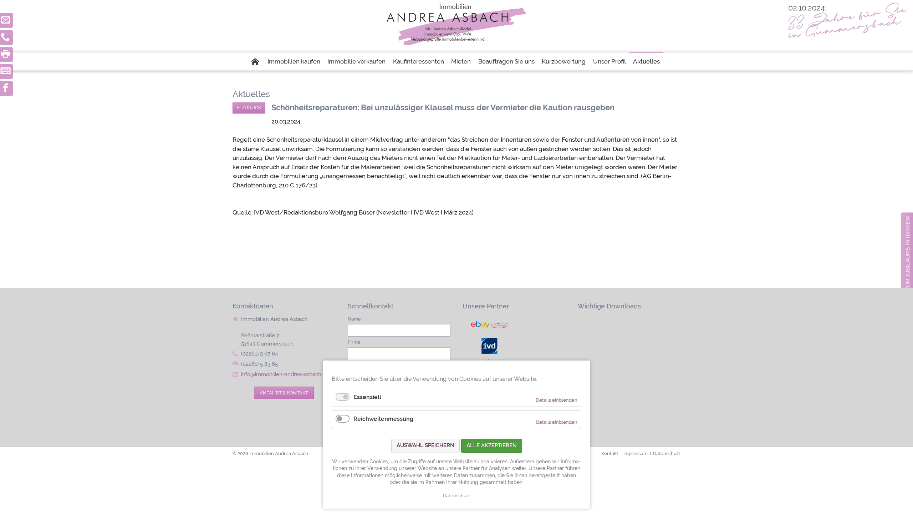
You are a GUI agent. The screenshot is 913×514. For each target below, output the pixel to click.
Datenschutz (456, 495)
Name (355, 319)
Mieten (461, 61)
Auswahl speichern (425, 445)
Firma (354, 342)
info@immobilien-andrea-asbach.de (285, 374)
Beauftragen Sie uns (506, 61)
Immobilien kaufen (293, 61)
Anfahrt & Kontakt (284, 392)
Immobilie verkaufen (356, 61)
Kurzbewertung (564, 61)
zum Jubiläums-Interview (908, 253)
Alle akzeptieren (491, 445)
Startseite (257, 61)
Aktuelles (646, 61)
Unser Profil (609, 61)
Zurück (251, 107)
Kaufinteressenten (418, 61)
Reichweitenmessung (383, 418)
